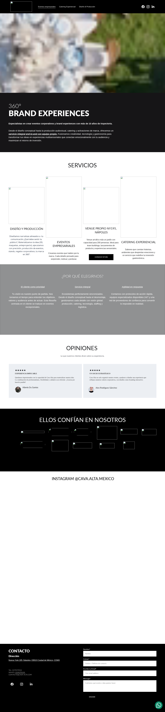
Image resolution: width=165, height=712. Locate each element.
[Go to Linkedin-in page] (152, 6)
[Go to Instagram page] (149, 6)
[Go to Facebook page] (144, 6)
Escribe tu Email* (89, 669)
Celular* (86, 659)
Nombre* (86, 649)
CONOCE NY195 (101, 257)
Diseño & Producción (87, 7)
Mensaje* (86, 679)
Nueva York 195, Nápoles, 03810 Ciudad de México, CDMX (34, 660)
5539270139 (20, 672)
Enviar (92, 697)
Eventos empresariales (47, 7)
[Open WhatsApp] (159, 705)
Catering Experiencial (67, 7)
